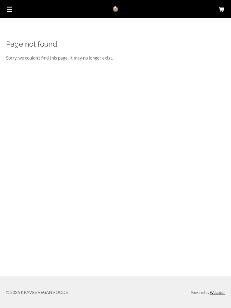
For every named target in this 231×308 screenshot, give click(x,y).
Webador (217, 292)
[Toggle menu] (9, 9)
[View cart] (221, 9)
